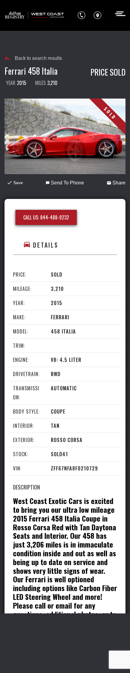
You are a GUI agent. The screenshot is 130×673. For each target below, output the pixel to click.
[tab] (65, 245)
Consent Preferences (55, 648)
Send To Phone (67, 182)
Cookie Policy (61, 637)
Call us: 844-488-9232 (46, 217)
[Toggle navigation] (118, 13)
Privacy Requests (99, 637)
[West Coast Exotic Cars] (35, 15)
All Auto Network (78, 660)
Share (118, 182)
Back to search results (38, 58)
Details (45, 244)
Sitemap (91, 648)
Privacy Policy (25, 637)
